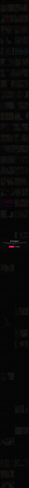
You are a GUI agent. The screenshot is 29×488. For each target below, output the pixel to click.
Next (11, 246)
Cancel (17, 246)
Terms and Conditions (20, 243)
